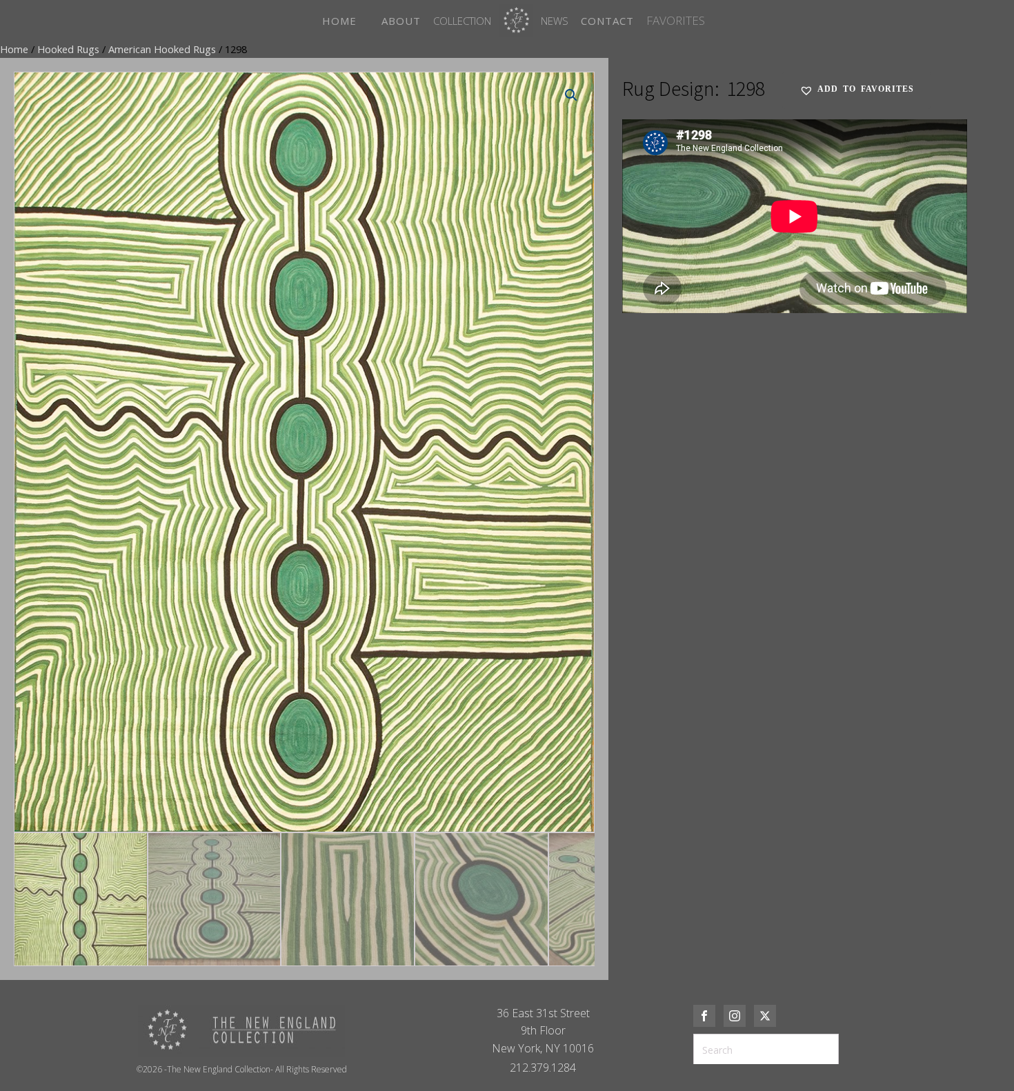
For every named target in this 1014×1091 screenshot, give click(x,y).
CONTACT (607, 21)
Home (14, 49)
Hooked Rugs (68, 49)
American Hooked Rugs (162, 49)
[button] (571, 95)
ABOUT (401, 21)
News (554, 21)
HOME (339, 21)
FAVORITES (675, 20)
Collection (462, 21)
